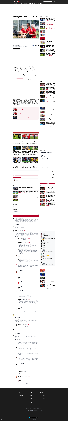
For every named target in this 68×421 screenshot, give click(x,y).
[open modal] (54, 1)
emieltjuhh (43, 236)
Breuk (43, 246)
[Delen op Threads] (32, 45)
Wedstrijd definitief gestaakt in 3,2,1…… (45, 235)
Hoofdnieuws (48, 20)
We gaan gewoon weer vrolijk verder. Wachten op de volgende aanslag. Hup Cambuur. (47, 252)
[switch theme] (53, 1)
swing (43, 259)
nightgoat (43, 249)
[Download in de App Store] (36, 417)
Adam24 (43, 240)
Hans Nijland (15, 50)
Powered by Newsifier (34, 419)
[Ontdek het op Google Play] (31, 417)
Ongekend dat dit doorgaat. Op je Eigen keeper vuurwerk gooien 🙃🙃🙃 (48, 239)
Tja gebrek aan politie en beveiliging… (45, 242)
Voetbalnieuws (48, 109)
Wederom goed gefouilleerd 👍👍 (45, 255)
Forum (30, 3)
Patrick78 (43, 233)
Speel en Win (40, 3)
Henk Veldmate (34, 50)
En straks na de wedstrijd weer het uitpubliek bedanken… (47, 264)
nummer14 (43, 256)
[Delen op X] (35, 45)
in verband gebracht (33, 52)
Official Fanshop (25, 3)
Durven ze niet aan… (43, 245)
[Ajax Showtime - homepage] (18, 1)
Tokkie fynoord (42, 261)
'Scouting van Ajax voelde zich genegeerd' (23, 117)
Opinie (47, 85)
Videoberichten (48, 197)
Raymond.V (43, 243)
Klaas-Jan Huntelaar (20, 78)
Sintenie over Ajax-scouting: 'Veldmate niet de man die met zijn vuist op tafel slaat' (26, 109)
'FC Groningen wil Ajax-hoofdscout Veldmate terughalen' (26, 113)
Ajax (30, 50)
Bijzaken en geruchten (21, 188)
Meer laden (47, 183)
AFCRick (43, 253)
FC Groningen (15, 53)
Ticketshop (35, 3)
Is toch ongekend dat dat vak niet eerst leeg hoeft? (46, 258)
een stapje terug (23, 52)
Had (41, 248)
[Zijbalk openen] (13, 1)
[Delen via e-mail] (36, 45)
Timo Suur (16, 19)
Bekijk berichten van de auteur (18, 182)
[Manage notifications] (1, 419)
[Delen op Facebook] (33, 45)
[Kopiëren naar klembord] (38, 45)
